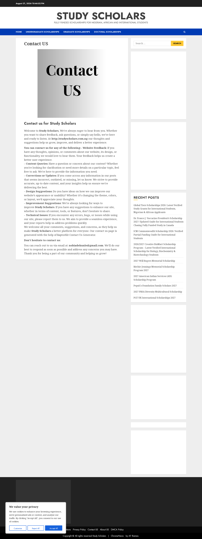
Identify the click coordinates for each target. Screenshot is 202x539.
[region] (35, 518)
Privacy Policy (79, 529)
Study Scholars (101, 16)
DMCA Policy (117, 529)
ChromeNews (117, 535)
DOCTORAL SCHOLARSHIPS (107, 31)
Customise (18, 528)
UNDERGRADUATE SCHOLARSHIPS (42, 31)
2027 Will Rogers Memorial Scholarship (154, 260)
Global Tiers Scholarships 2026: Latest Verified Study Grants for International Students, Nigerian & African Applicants (158, 209)
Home (19, 31)
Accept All (54, 528)
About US (104, 529)
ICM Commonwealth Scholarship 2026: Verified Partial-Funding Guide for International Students (158, 235)
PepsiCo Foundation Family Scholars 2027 (155, 285)
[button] (184, 32)
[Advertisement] (158, 85)
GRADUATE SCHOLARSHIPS (76, 31)
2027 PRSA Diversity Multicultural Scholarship (158, 291)
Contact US (93, 529)
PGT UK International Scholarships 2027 (154, 297)
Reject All (35, 528)
